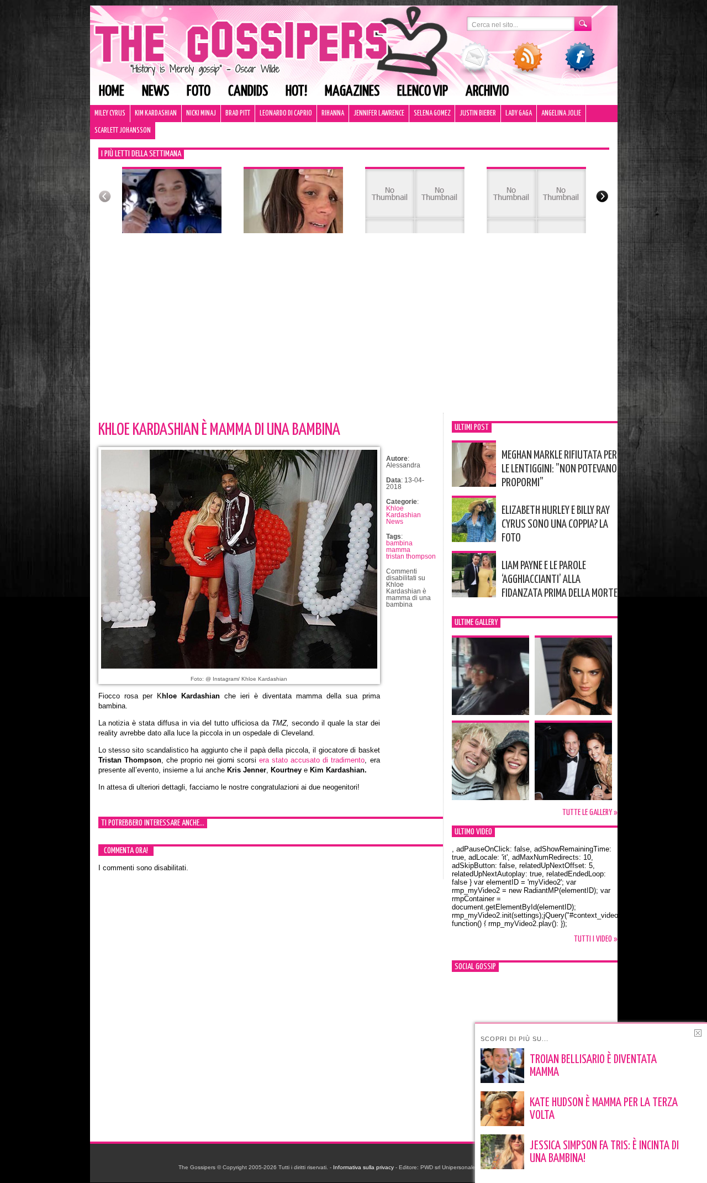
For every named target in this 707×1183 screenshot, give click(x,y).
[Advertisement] (354, 330)
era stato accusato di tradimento (312, 760)
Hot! (296, 91)
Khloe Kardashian (403, 511)
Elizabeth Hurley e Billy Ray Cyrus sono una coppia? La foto (556, 524)
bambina (399, 543)
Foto (198, 91)
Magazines (352, 91)
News (155, 91)
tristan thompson (411, 556)
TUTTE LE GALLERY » (590, 812)
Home (111, 91)
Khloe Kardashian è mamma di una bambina (219, 430)
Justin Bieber (478, 113)
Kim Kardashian (156, 113)
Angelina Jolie (561, 113)
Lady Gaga (518, 113)
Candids (248, 91)
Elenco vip (422, 91)
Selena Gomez (432, 113)
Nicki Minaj (201, 113)
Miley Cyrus (109, 113)
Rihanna (332, 113)
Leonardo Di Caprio (286, 113)
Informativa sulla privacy (363, 1167)
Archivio (487, 91)
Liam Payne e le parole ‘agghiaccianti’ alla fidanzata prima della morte (560, 579)
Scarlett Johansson (122, 130)
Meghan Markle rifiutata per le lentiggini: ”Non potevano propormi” (559, 469)
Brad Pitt (237, 113)
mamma (398, 549)
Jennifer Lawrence (379, 113)
